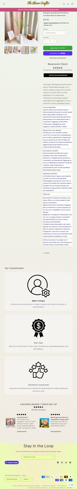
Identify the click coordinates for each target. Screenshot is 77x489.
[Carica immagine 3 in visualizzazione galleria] (34, 50)
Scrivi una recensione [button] (58, 75)
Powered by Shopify (34, 486)
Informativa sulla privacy (65, 485)
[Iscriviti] (53, 457)
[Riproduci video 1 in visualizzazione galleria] (17, 50)
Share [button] (47, 253)
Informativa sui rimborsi (49, 485)
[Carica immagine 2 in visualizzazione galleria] (25, 50)
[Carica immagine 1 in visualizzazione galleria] (8, 50)
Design (45, 29)
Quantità (46, 37)
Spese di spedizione (51, 23)
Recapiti (69, 487)
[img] (38, 407)
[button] (4, 4)
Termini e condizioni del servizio (37, 487)
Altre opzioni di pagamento (57, 58)
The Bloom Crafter (23, 486)
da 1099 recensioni (38, 410)
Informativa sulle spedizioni (57, 487)
